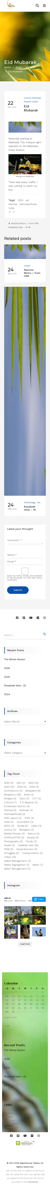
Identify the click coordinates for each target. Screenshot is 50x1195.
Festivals (36, 98)
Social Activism (26, 849)
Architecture (13, 790)
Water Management (17, 868)
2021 (21, 782)
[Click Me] (18, 617)
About (10, 1113)
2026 (7, 668)
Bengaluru (12, 794)
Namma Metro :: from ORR (24, 223)
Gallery (10, 1120)
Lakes (36, 825)
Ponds (31, 841)
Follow (41, 899)
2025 (7, 677)
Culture (30, 67)
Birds (29, 794)
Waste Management (17, 860)
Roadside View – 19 (18, 227)
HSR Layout (13, 818)
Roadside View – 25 (15, 685)
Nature (33, 833)
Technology (29, 502)
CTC (36, 798)
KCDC (9, 825)
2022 (33, 782)
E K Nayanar (29, 802)
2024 (7, 694)
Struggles (11, 853)
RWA (8, 849)
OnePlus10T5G (14, 837)
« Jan (6, 1026)
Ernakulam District (17, 806)
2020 (8, 782)
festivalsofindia (28, 204)
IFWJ (29, 818)
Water (37, 864)
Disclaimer (12, 1127)
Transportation (32, 853)
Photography (13, 841)
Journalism (25, 821)
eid (27, 200)
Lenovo (10, 829)
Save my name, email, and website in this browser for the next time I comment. (25, 578)
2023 (20, 200)
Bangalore (33, 790)
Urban (35, 101)
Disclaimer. (33, 1182)
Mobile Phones (14, 833)
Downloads (13, 1124)
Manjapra (26, 829)
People (27, 101)
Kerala (22, 825)
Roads (9, 845)
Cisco (24, 798)
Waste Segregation (16, 864)
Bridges (10, 798)
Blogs (19, 67)
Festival (12, 204)
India (11, 208)
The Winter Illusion (14, 659)
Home (7, 67)
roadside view (28, 845)
